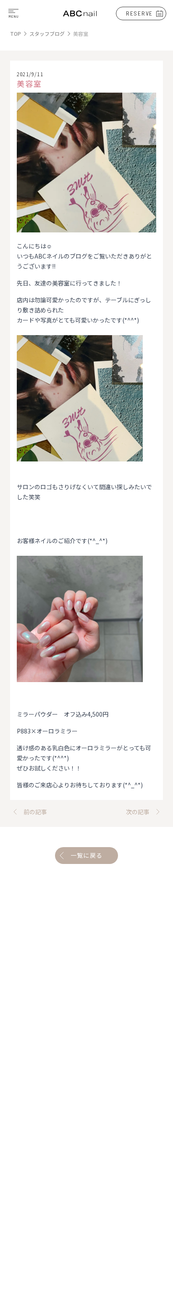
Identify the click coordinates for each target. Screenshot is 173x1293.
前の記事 (35, 812)
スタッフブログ (47, 33)
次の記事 (137, 812)
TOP (15, 33)
